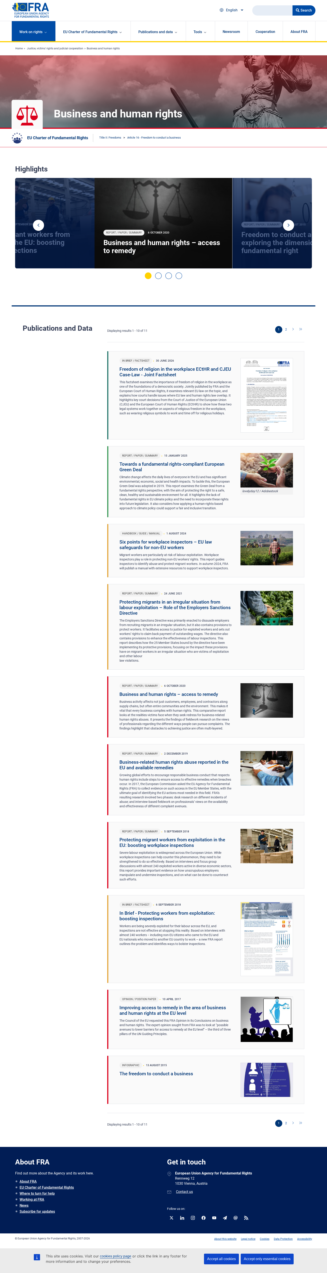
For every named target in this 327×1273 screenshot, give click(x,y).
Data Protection (283, 1239)
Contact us (184, 1192)
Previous (38, 225)
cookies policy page (115, 1256)
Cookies (264, 1239)
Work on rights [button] (30, 32)
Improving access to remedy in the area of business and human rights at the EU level (172, 1010)
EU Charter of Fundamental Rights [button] (90, 32)
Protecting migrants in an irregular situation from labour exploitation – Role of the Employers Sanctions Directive (175, 607)
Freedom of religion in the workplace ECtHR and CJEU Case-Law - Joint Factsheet (175, 372)
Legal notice (248, 1239)
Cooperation (265, 32)
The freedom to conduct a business (156, 1073)
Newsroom (231, 32)
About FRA (299, 32)
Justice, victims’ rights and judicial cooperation (55, 48)
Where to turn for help (37, 1193)
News (24, 1205)
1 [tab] (148, 275)
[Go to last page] (300, 329)
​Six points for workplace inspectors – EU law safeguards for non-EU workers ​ (165, 544)
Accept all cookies (221, 1259)
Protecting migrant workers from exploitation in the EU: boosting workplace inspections (172, 842)
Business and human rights (103, 48)
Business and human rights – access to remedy (161, 246)
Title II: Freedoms (110, 137)
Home (19, 48)
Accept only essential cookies (267, 1259)
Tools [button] (198, 32)
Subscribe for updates (37, 1211)
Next (288, 225)
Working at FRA (32, 1199)
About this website (225, 1239)
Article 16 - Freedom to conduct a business (154, 137)
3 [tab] (168, 275)
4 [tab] (179, 275)
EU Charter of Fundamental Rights (57, 137)
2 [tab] (158, 275)
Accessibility (304, 1239)
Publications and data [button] (155, 32)
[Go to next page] (293, 329)
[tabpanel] (163, 223)
